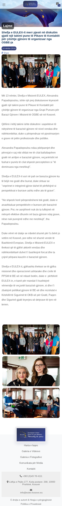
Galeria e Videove (31, 451)
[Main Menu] (4, 4)
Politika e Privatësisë (31, 504)
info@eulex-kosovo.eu (31, 492)
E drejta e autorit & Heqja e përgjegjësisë (31, 500)
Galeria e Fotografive (31, 457)
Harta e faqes (31, 445)
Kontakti (31, 468)
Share (6, 53)
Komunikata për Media (31, 463)
